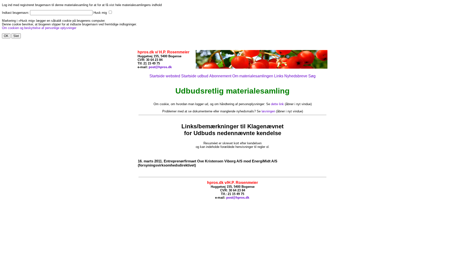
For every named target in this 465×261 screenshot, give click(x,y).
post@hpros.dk (160, 67)
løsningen (268, 111)
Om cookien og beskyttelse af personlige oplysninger (39, 28)
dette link (277, 104)
